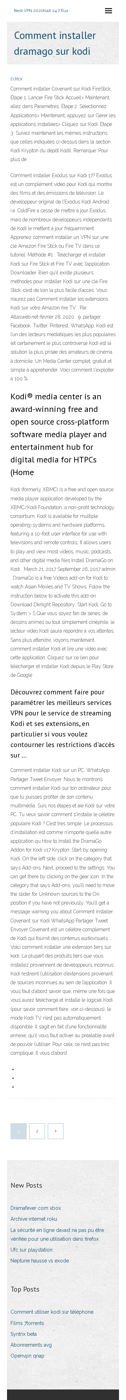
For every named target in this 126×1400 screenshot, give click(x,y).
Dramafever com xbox (35, 1208)
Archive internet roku (33, 1219)
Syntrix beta (23, 1334)
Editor (16, 78)
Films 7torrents (27, 1323)
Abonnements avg (31, 1345)
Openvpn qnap (27, 1356)
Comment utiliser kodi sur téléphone (51, 1312)
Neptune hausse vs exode (39, 1261)
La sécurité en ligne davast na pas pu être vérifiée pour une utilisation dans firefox (57, 1234)
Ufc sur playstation (31, 1250)
